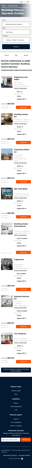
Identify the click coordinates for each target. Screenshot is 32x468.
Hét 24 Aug (9, 32)
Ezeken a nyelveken (16, 425)
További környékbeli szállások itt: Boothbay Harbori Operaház (16, 370)
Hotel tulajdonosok (16, 406)
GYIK (16, 410)
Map (16, 55)
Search (7, 55)
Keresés (16, 46)
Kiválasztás (23, 107)
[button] (16, 2)
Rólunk (16, 403)
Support (16, 419)
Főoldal (3, 5)
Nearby (26, 55)
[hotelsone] (8, 2)
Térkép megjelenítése (20, 88)
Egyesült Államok (13, 5)
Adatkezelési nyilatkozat (10, 455)
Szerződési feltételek (24, 455)
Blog (16, 394)
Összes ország (16, 390)
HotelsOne (18, 450)
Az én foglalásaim (16, 422)
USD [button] (21, 2)
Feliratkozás (26, 439)
